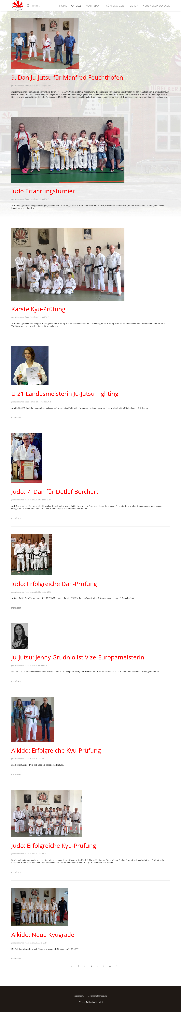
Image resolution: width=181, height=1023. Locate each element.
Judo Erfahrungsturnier (43, 191)
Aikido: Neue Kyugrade (42, 935)
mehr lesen (16, 417)
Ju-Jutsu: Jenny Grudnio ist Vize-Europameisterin (77, 657)
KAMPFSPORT (94, 5)
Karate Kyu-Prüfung (38, 309)
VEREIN (134, 5)
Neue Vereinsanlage (156, 5)
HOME (63, 5)
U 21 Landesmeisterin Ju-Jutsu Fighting (64, 394)
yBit (101, 1002)
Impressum (79, 996)
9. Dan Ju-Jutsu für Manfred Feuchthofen (67, 77)
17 (116, 966)
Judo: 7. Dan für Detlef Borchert (54, 492)
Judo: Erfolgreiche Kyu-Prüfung (53, 845)
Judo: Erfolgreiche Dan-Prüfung (54, 584)
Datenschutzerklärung (97, 996)
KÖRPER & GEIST (116, 5)
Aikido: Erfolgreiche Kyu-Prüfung (56, 750)
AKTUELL (76, 5)
